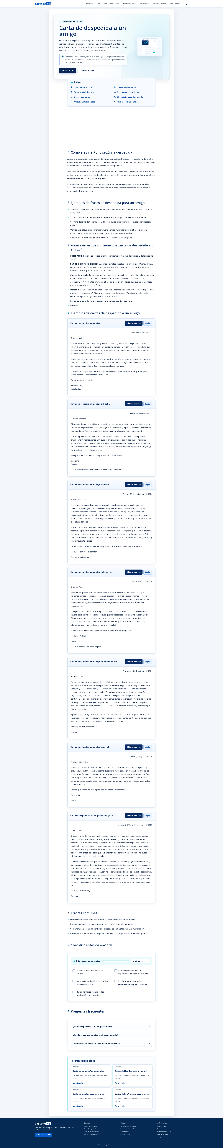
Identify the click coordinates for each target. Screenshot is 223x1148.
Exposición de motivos (91, 1134)
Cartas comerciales (90, 1126)
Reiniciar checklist (140, 961)
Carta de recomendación (128, 1126)
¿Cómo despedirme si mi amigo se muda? (92, 1026)
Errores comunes (82, 97)
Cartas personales (111, 4)
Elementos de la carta (84, 92)
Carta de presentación (91, 1132)
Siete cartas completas (128, 92)
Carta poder (175, 4)
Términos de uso (162, 1137)
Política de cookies (163, 1134)
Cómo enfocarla (87, 70)
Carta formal (124, 1132)
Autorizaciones (159, 4)
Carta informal (125, 1134)
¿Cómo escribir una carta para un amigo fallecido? (96, 1043)
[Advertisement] (111, 126)
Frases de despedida (126, 87)
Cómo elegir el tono (83, 87)
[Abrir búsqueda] (185, 3)
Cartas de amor (129, 4)
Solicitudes (144, 4)
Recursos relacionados (127, 101)
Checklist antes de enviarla (130, 97)
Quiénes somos (162, 1126)
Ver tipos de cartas (43, 1135)
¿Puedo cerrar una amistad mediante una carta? (95, 1035)
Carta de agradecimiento (92, 1129)
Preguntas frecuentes (84, 101)
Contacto (160, 1129)
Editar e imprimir (134, 323)
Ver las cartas (68, 70)
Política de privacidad (164, 1132)
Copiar (147, 323)
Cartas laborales (93, 4)
